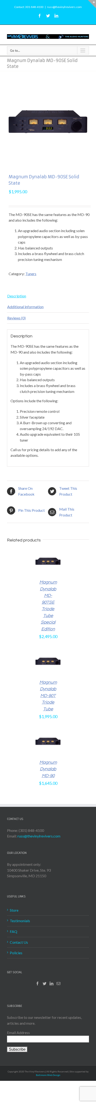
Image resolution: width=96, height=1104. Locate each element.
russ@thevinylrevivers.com (64, 7)
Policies (16, 952)
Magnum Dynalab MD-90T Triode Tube (48, 695)
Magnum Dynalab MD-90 (48, 769)
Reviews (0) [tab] (16, 318)
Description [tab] (16, 296)
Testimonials (20, 920)
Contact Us (19, 942)
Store (14, 910)
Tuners (30, 273)
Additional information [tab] (25, 306)
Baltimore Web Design (48, 1075)
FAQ (13, 931)
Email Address (18, 1032)
